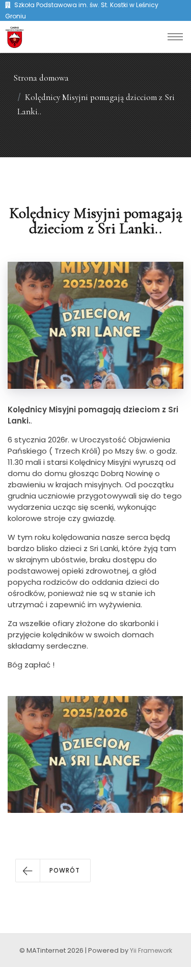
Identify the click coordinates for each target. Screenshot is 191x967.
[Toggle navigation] (175, 36)
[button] (53, 870)
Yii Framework (151, 950)
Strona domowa (41, 77)
